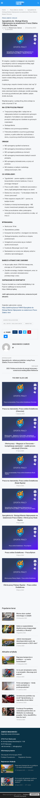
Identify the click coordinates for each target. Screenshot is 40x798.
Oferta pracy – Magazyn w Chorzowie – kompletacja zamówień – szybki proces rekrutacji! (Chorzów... (20, 446)
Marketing (28, 323)
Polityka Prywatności (8, 757)
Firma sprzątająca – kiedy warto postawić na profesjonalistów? (25, 685)
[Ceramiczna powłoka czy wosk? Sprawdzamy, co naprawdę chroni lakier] (8, 699)
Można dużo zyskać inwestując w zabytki (23, 615)
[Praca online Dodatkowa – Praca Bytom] (20, 538)
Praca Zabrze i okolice (16, 10)
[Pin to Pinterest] (29, 332)
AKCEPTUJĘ (34, 794)
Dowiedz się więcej (20, 796)
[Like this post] (15, 332)
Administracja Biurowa (10, 320)
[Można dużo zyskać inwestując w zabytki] (8, 617)
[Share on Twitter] (25, 332)
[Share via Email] (6, 336)
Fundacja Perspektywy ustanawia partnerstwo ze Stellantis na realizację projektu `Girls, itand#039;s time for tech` (26, 713)
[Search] (38, 3)
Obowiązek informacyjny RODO (11, 755)
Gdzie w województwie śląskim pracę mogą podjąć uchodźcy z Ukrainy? (26, 628)
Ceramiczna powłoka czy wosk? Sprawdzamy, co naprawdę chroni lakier (25, 698)
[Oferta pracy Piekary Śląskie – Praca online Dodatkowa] (20, 570)
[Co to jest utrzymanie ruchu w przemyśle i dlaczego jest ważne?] (8, 673)
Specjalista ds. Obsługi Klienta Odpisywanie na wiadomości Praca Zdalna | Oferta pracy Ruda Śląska (20, 518)
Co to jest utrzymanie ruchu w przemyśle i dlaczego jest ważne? (26, 672)
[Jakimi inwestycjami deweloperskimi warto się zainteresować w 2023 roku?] (8, 642)
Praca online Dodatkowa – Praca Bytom (20, 553)
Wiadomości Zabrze (15, 28)
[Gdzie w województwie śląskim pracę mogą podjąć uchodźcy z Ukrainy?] (8, 629)
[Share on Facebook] (20, 332)
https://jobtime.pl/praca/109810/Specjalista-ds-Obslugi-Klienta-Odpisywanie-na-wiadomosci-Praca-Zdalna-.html (19, 310)
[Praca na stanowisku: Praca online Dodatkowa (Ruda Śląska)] (20, 466)
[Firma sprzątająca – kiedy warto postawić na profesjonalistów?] (8, 686)
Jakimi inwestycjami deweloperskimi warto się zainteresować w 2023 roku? (26, 641)
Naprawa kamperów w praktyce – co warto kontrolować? (24, 659)
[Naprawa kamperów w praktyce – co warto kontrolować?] (8, 660)
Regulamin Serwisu (24, 757)
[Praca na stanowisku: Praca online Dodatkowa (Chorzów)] (20, 394)
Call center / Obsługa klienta (12, 323)
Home (4, 10)
